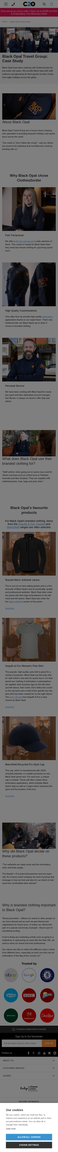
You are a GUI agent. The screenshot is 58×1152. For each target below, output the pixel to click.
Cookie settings (29, 1145)
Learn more (11, 1128)
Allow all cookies (29, 1137)
